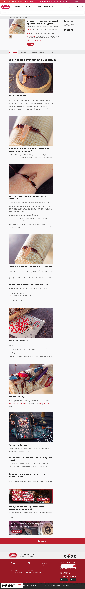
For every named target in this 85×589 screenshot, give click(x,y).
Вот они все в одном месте (38, 514)
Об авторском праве (30, 570)
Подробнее (20, 584)
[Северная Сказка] (65, 556)
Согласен (5, 586)
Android (74, 579)
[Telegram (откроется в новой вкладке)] (66, 1)
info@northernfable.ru (55, 1)
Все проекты (33, 1)
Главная (10, 17)
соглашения (73, 568)
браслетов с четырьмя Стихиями (17, 403)
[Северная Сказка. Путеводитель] (68, 556)
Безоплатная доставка (47, 568)
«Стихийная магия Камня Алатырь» (29, 450)
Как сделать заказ (13, 565)
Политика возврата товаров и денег (17, 574)
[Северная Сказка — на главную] (6, 6)
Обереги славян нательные (18, 17)
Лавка (12, 1)
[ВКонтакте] (68, 30)
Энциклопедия (4, 1)
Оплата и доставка (13, 568)
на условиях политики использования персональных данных (68, 572)
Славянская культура (23, 585)
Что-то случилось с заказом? (15, 572)
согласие (65, 569)
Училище (19, 1)
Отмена (10, 586)
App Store (65, 579)
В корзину (42, 541)
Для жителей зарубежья (14, 570)
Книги (26, 1)
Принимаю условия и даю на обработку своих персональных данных (68, 571)
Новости (27, 565)
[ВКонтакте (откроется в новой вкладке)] (63, 1)
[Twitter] (72, 30)
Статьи (27, 568)
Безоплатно (34, 585)
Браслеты (26, 17)
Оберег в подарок (46, 565)
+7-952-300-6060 (24, 555)
